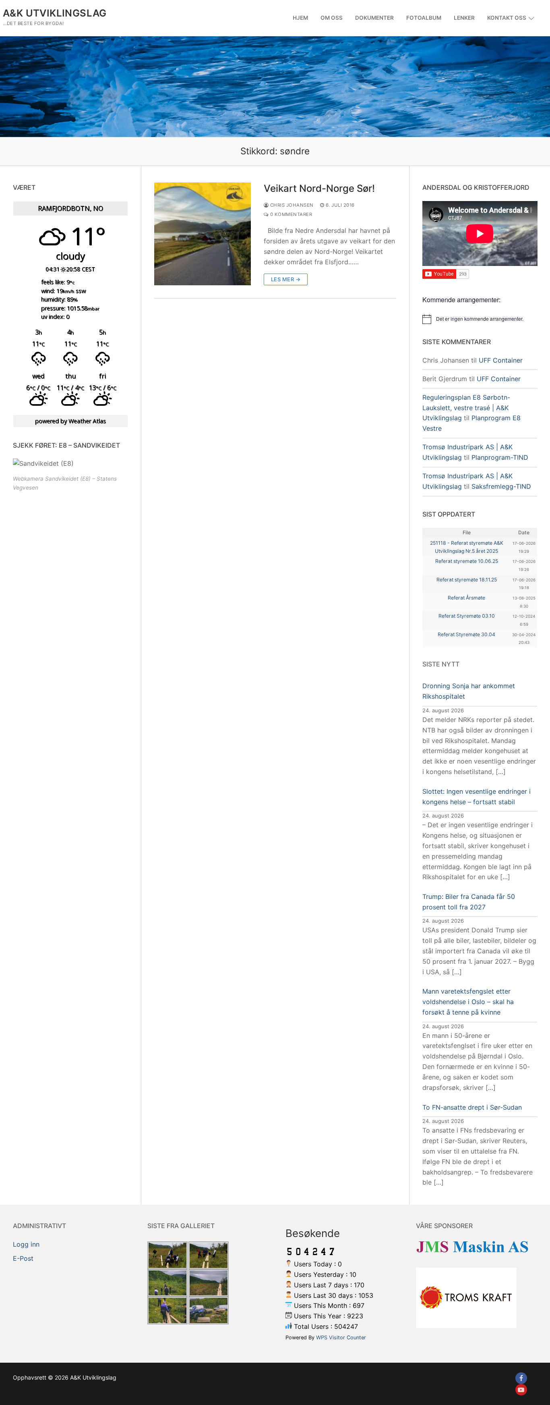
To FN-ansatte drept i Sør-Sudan (472, 1107)
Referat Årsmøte (466, 598)
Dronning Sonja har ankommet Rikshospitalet (468, 691)
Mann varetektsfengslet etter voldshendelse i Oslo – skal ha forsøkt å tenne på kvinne (468, 1001)
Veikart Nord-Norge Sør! (319, 188)
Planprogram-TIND (499, 457)
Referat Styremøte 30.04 (466, 634)
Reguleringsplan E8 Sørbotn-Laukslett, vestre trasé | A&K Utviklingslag (466, 407)
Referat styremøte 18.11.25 (466, 580)
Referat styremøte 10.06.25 (466, 561)
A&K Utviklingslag (55, 13)
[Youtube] (521, 1390)
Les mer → (286, 279)
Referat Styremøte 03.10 (466, 616)
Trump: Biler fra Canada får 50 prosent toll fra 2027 (468, 901)
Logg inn (26, 1244)
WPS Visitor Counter (341, 1337)
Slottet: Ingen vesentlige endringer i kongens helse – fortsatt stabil (476, 796)
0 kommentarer (290, 214)
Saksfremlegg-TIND (501, 486)
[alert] (480, 319)
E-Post (23, 1258)
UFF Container (501, 360)
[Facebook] (521, 1378)
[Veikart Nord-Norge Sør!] (202, 234)
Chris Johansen (291, 205)
